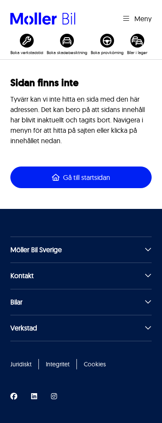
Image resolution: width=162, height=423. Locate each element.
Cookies (95, 364)
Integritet (58, 364)
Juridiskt (21, 364)
